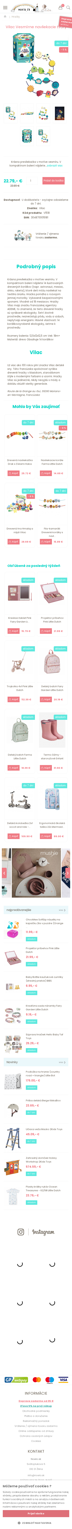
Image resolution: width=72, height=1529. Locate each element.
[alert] (36, 1504)
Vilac (41, 208)
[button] (36, 1523)
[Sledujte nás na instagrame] (36, 1242)
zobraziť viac (55, 165)
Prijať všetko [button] (36, 1513)
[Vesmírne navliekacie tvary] (36, 65)
